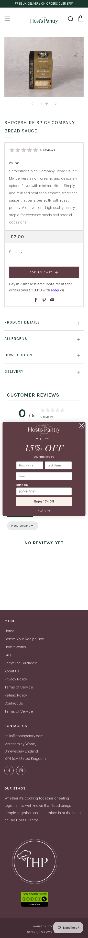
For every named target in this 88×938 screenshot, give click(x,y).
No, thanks (44, 511)
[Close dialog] (81, 425)
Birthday (22, 485)
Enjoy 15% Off (44, 501)
